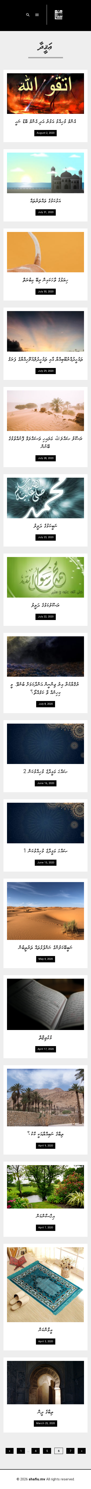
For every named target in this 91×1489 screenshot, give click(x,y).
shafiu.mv (37, 1479)
